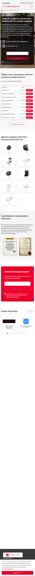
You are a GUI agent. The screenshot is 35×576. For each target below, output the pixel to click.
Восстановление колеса (8, 114)
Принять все (17, 572)
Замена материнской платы (9, 97)
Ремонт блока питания (8, 93)
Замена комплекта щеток (8, 117)
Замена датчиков (6, 107)
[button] (29, 311)
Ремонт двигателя (7, 104)
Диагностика (5, 90)
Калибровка (5, 110)
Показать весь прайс (17, 124)
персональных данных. (17, 63)
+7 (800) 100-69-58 (12, 6)
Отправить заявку (17, 58)
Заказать (29, 90)
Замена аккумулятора (8, 100)
